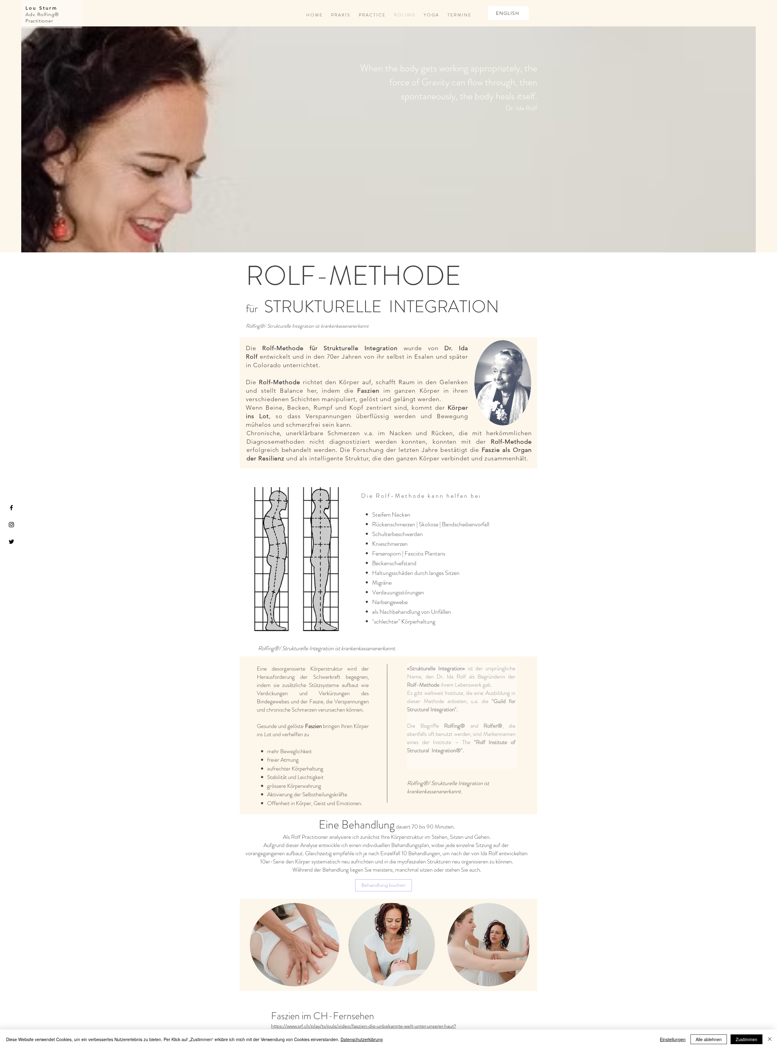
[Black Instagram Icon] (11, 524)
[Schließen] (769, 1039)
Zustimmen (746, 1039)
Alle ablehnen (709, 1039)
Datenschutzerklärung (362, 1039)
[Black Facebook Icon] (11, 507)
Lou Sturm (41, 8)
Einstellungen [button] (673, 1039)
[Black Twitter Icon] (11, 541)
